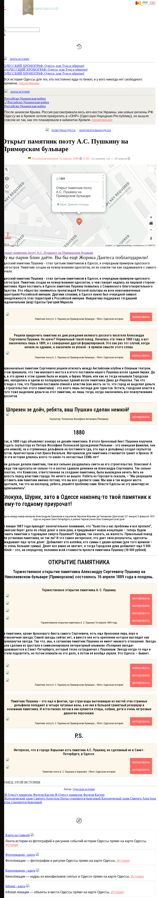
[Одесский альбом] (33, 17)
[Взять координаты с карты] (6, 186)
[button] (151, 223)
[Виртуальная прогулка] (47, 17)
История (11, 845)
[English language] (152, 3)
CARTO (151, 245)
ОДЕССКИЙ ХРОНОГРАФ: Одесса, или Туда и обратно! (44, 73)
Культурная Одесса (64, 130)
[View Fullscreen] (151, 170)
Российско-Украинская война (25, 106)
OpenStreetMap (124, 245)
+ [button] (151, 217)
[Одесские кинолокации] (40, 17)
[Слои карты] (6, 178)
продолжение (29, 83)
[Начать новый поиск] (6, 169)
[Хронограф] (12, 17)
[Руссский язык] (138, 3)
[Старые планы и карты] (26, 17)
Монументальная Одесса (95, 130)
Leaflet (108, 245)
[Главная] (5, 17)
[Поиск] (53, 17)
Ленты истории (19, 59)
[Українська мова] (145, 3)
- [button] (151, 229)
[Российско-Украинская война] (19, 17)
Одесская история (84, 789)
